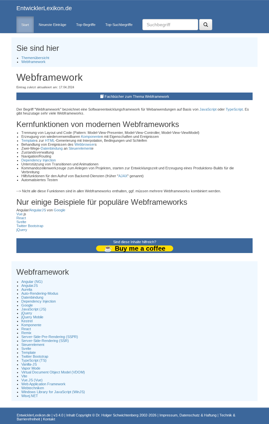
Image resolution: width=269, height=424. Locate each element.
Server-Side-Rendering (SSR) (45, 341)
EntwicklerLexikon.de (44, 8)
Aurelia (26, 289)
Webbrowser (84, 144)
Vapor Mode (30, 368)
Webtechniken (32, 388)
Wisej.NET (29, 396)
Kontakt (49, 419)
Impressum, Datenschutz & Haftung (188, 415)
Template (28, 140)
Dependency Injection (38, 160)
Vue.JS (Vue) (32, 380)
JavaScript (208, 109)
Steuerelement (80, 148)
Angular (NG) (32, 282)
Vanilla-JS (29, 364)
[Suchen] (205, 24)
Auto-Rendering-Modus (39, 293)
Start (25, 25)
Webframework (33, 62)
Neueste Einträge (52, 25)
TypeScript (234, 109)
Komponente (91, 136)
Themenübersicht (35, 58)
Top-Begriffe (85, 25)
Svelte (21, 222)
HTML (50, 140)
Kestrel (26, 321)
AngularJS (38, 210)
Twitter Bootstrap (29, 226)
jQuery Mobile (32, 317)
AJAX (122, 176)
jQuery (21, 230)
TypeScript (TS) (34, 360)
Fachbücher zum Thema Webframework (137, 96)
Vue (19, 214)
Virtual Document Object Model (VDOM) (53, 372)
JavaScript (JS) (33, 309)
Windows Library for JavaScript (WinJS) (53, 392)
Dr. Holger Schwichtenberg (117, 415)
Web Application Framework (43, 384)
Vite (24, 376)
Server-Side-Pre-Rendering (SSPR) (49, 337)
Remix (26, 333)
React (21, 218)
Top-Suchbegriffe (119, 25)
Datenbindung (52, 148)
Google (59, 210)
